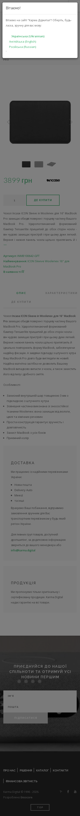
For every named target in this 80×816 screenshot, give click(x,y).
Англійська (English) (22, 41)
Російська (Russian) (22, 47)
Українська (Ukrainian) (27, 36)
